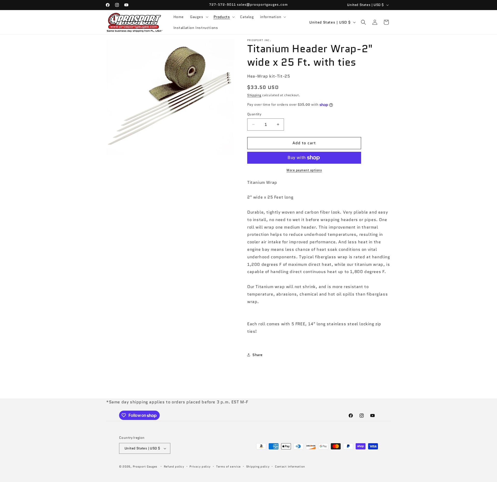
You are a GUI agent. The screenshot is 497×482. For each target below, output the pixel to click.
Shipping (254, 95)
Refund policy (174, 466)
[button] (198, 16)
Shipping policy (258, 466)
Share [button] (257, 354)
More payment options (304, 170)
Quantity (254, 114)
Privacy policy (200, 466)
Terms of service (228, 466)
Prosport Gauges (145, 466)
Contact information (290, 466)
